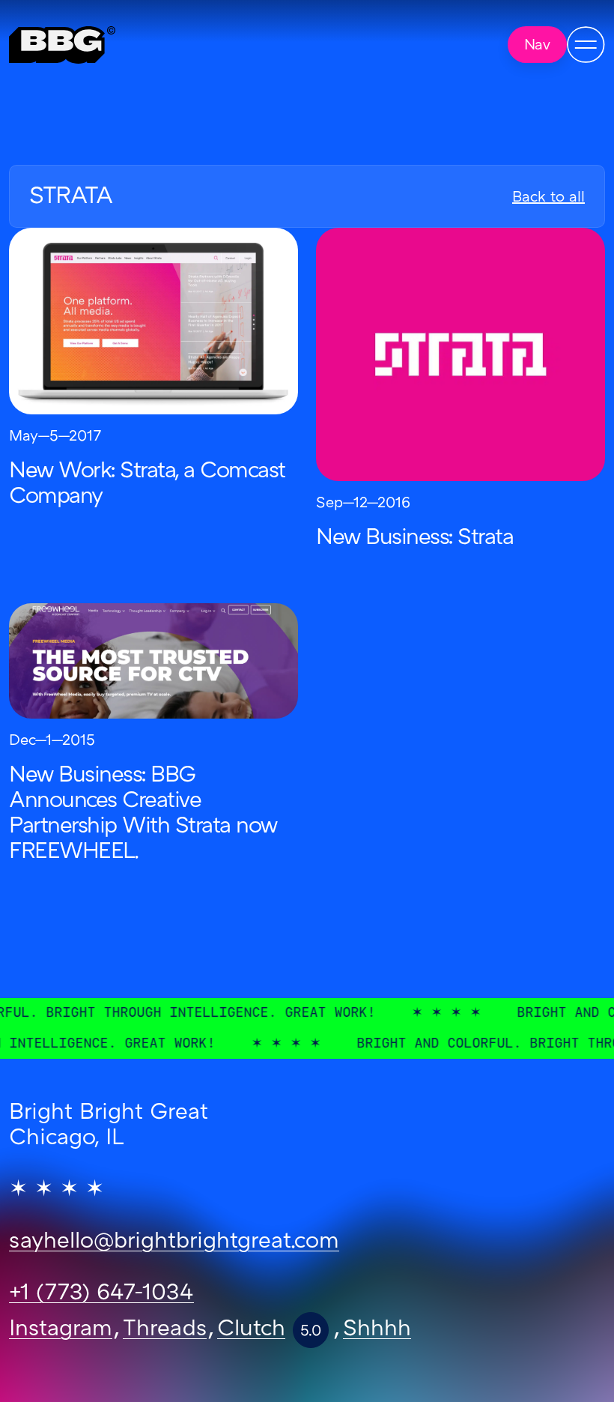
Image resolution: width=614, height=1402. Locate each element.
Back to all (548, 198)
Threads (165, 1330)
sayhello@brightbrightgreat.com (174, 1242)
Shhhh (377, 1330)
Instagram (60, 1330)
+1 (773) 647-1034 (101, 1294)
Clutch (251, 1330)
